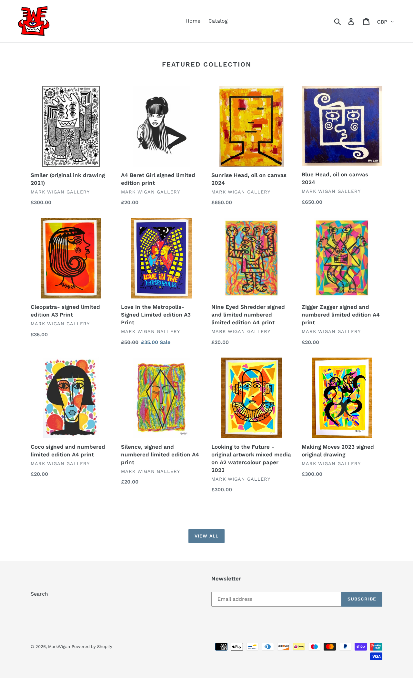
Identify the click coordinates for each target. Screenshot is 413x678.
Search (39, 594)
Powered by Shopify (92, 646)
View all (206, 535)
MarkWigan (59, 646)
